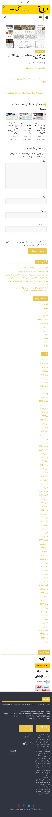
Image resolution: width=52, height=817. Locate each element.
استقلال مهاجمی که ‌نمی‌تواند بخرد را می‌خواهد (33, 271)
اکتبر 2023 (44, 487)
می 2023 (45, 506)
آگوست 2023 (43, 495)
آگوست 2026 (43, 360)
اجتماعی (45, 308)
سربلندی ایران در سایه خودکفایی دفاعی (35, 267)
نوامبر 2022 (44, 529)
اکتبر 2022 (44, 532)
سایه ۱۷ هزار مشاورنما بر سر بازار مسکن (23, 93)
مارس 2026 (44, 378)
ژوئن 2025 (44, 412)
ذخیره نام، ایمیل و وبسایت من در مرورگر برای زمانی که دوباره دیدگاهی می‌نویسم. (26, 243)
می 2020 (45, 641)
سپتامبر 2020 (43, 626)
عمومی (46, 334)
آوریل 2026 (44, 375)
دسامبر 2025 (44, 390)
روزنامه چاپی (40, 51)
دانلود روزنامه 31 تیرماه (35, 68)
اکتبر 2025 (44, 397)
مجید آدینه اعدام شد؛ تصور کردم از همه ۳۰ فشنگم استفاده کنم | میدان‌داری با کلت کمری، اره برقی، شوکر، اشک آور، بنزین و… (26, 276)
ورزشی (46, 342)
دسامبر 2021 (44, 570)
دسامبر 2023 (44, 480)
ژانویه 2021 (44, 611)
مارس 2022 (44, 559)
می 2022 (45, 551)
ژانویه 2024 (44, 476)
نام (45, 197)
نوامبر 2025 (44, 393)
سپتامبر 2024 (43, 446)
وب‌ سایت (43, 224)
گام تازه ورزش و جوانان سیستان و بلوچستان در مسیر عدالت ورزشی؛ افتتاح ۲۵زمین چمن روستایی (28, 289)
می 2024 (45, 461)
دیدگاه (43, 161)
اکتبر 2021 (44, 578)
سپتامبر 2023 (43, 491)
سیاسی (46, 330)
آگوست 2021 (43, 585)
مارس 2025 (44, 423)
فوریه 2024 (44, 472)
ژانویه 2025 (44, 431)
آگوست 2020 (43, 630)
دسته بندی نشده (42, 319)
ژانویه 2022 (44, 566)
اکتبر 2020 (44, 623)
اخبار (46, 312)
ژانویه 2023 (44, 521)
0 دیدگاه (29, 63)
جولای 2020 (44, 634)
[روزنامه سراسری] (47, 18)
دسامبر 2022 (44, 525)
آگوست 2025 (43, 405)
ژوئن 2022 (44, 547)
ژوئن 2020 (44, 638)
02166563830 (28, 744)
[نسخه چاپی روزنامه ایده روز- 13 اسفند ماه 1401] (40, 116)
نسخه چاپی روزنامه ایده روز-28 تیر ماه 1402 (29, 80)
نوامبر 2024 (44, 438)
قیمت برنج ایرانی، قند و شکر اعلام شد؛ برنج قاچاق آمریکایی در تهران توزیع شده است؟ (27, 282)
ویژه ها (46, 345)
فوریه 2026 (44, 382)
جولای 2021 (44, 589)
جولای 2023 (44, 499)
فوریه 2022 (44, 563)
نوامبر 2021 (44, 574)
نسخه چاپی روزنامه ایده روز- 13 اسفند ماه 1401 (40, 128)
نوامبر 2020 (44, 619)
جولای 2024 (44, 454)
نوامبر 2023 (44, 484)
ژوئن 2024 (44, 457)
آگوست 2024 (43, 450)
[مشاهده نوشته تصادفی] (5, 17)
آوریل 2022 (44, 555)
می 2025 (45, 416)
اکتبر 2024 (44, 442)
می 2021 (45, 596)
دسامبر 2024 (44, 435)
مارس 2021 (44, 604)
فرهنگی (45, 338)
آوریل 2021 (44, 600)
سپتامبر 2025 (43, 401)
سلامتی (45, 327)
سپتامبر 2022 (43, 536)
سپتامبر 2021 (43, 581)
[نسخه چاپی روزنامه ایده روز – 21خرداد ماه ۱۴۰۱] (26, 116)
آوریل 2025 (44, 420)
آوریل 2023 (44, 510)
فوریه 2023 (44, 517)
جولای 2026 (44, 363)
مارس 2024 (44, 469)
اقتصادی (45, 315)
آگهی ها (45, 304)
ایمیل (44, 211)
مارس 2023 (44, 514)
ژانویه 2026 (44, 386)
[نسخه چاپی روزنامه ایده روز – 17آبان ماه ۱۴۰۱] (12, 116)
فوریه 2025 (44, 427)
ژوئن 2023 (44, 502)
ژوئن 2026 (44, 367)
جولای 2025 (44, 408)
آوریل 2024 (44, 465)
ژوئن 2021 (44, 593)
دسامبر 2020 (44, 615)
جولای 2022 (44, 544)
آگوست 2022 (43, 540)
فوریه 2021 (44, 608)
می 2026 (45, 371)
